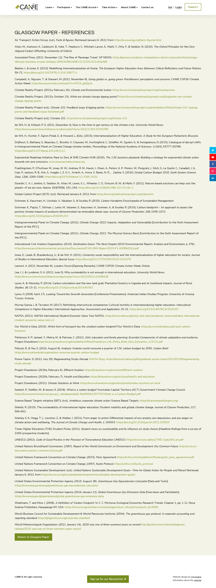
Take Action (108, 7)
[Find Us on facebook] (213, 164)
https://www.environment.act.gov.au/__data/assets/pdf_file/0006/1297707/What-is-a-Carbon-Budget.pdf (78, 394)
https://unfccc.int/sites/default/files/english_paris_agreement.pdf (155, 457)
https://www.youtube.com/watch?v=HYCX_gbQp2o (62, 83)
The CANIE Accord (86, 7)
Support (193, 7)
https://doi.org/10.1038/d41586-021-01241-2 (105, 187)
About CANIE (128, 7)
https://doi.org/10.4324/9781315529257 (154, 309)
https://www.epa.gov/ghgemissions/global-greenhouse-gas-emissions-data (59, 496)
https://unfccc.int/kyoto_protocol (133, 464)
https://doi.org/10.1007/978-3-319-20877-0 (50, 72)
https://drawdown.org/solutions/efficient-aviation (114, 370)
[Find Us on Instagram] (213, 171)
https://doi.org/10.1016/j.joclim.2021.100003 (142, 422)
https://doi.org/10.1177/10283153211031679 (102, 259)
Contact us (147, 7)
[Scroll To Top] (213, 583)
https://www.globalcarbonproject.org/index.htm (125, 194)
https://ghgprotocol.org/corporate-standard (63, 518)
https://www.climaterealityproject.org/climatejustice (143, 90)
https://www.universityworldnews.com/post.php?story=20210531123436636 (61, 276)
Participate (63, 7)
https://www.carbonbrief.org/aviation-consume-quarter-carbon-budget (57, 352)
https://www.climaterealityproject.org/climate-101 (97, 118)
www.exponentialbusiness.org (66, 161)
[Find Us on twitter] (213, 150)
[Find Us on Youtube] (213, 157)
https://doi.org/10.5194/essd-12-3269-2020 (70, 177)
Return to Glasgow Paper (33, 537)
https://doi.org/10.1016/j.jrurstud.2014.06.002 (65, 287)
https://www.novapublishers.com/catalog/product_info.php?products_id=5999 (111, 507)
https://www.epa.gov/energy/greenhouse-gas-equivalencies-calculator (56, 485)
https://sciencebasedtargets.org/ (159, 400)
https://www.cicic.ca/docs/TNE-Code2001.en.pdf (154, 439)
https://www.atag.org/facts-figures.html (137, 40)
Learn (49, 7)
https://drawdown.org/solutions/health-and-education (123, 376)
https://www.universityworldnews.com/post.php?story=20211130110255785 (61, 129)
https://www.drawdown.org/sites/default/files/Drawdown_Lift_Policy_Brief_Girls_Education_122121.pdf (100, 341)
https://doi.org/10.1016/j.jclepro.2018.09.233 (41, 216)
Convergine (196, 576)
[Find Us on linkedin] (213, 178)
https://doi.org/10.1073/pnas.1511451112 (40, 151)
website (197, 580)
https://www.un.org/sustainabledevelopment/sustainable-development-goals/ (88, 474)
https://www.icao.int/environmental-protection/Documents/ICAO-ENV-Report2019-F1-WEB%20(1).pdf (77, 248)
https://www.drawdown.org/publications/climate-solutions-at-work (120, 383)
